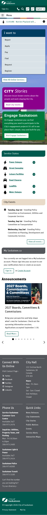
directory (12, 486)
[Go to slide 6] (28, 339)
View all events (35, 242)
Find (7, 59)
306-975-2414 (8, 459)
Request (8, 65)
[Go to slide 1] (13, 339)
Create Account (24, 271)
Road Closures (15, 180)
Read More (11, 334)
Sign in (8, 271)
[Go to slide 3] (19, 339)
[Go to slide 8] (34, 339)
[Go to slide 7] (31, 339)
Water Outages (15, 192)
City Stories (31, 421)
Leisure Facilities (16, 174)
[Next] (44, 342)
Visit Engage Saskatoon (16, 136)
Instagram (9, 386)
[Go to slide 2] (16, 339)
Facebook (8, 379)
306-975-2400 (8, 445)
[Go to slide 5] (25, 339)
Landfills (13, 186)
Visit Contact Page (9, 371)
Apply (7, 46)
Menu (9, 15)
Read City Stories (13, 105)
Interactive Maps (33, 437)
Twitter (7, 376)
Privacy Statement (9, 510)
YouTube (8, 383)
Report (7, 40)
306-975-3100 (8, 475)
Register (8, 71)
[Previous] (3, 342)
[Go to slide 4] (22, 339)
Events (29, 429)
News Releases (32, 413)
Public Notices (32, 425)
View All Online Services (13, 80)
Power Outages (15, 162)
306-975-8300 (8, 467)
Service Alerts (32, 433)
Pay (6, 52)
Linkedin (8, 390)
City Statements (33, 417)
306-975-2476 (8, 425)
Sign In (5, 9)
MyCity (22, 510)
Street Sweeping (16, 168)
